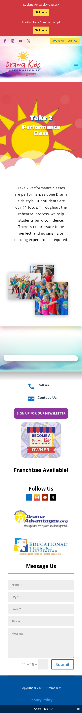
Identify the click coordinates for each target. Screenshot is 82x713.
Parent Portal (65, 41)
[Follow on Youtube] (21, 41)
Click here (41, 12)
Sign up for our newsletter (41, 413)
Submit (62, 664)
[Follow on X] (28, 41)
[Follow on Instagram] (13, 41)
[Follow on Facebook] (5, 41)
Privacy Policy (41, 699)
